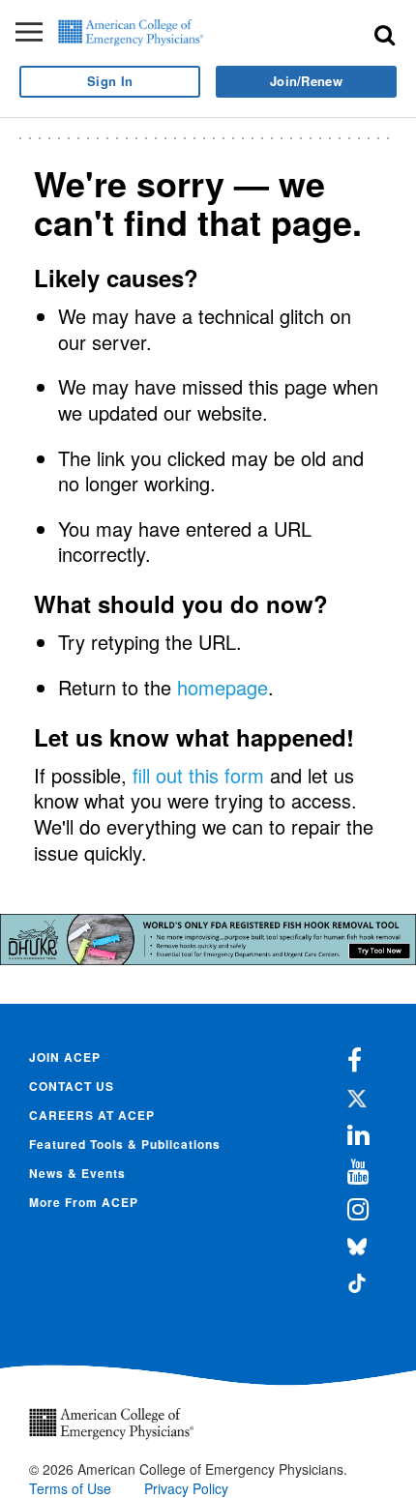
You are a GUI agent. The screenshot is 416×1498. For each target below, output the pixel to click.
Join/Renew (306, 81)
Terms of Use (70, 1488)
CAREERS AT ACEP (92, 1115)
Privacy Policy (186, 1488)
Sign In (110, 81)
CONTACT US (71, 1086)
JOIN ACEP (65, 1057)
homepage (222, 687)
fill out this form (198, 775)
